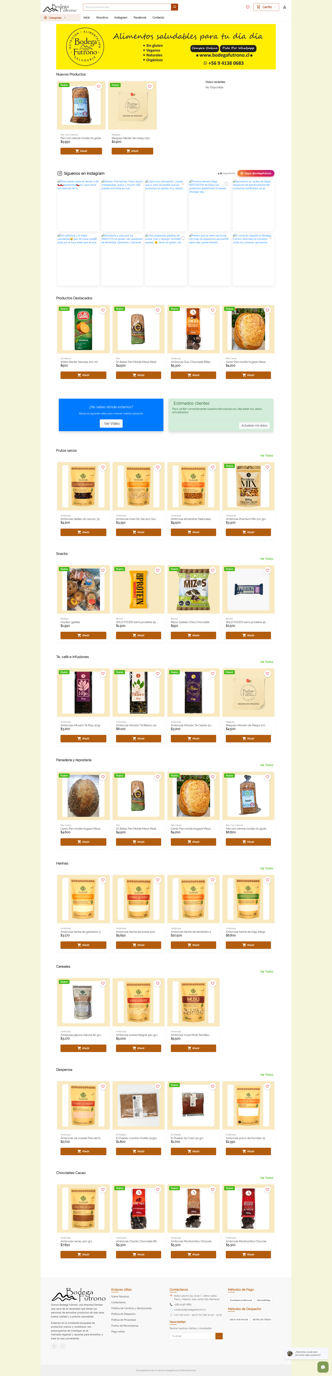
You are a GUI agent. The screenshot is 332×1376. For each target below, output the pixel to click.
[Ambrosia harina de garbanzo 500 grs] (83, 899)
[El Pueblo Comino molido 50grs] (139, 1105)
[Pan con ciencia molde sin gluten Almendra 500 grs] (248, 796)
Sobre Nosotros (120, 1296)
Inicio (87, 17)
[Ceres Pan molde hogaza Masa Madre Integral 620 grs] (248, 329)
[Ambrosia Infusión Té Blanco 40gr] (139, 692)
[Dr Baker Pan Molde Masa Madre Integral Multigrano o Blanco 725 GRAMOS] (139, 329)
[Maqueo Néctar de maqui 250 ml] (132, 105)
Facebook (140, 17)
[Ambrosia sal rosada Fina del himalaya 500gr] (83, 1105)
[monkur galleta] (83, 589)
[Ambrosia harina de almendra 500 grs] (193, 899)
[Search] (174, 7)
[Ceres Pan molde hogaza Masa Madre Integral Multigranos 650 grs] (83, 796)
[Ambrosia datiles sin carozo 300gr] (83, 486)
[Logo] (60, 8)
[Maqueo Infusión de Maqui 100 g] (248, 692)
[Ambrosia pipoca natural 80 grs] (83, 1002)
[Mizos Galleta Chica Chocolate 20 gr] (193, 589)
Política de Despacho (123, 1314)
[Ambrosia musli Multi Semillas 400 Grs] (193, 1002)
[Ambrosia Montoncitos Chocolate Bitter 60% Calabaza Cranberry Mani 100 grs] (248, 1208)
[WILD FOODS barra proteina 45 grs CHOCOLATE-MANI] (139, 589)
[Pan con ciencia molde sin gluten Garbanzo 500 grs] (81, 105)
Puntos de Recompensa (124, 1325)
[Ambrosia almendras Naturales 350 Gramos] (193, 486)
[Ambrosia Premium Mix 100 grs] (248, 486)
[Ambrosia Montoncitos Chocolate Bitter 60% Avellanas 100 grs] (193, 1208)
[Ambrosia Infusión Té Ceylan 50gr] (193, 692)
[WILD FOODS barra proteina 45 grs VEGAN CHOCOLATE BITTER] (248, 589)
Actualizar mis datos (254, 425)
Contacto (158, 17)
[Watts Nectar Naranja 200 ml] (83, 329)
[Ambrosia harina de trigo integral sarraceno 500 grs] (248, 899)
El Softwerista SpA (187, 1370)
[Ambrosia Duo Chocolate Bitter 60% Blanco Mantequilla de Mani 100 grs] (193, 329)
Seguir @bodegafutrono (257, 173)
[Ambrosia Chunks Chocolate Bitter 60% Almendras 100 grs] (139, 1208)
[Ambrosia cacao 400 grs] (83, 1208)
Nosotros (102, 17)
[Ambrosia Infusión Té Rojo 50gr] (83, 692)
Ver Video (112, 423)
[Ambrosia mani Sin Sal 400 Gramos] (139, 486)
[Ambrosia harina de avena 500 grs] (139, 899)
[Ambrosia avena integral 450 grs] (139, 1002)
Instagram (120, 17)
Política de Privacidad (123, 1319)
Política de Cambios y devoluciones (131, 1308)
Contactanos (118, 1302)
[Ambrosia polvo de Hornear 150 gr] (248, 1105)
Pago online (118, 1331)
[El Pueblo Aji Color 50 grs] (193, 1105)
